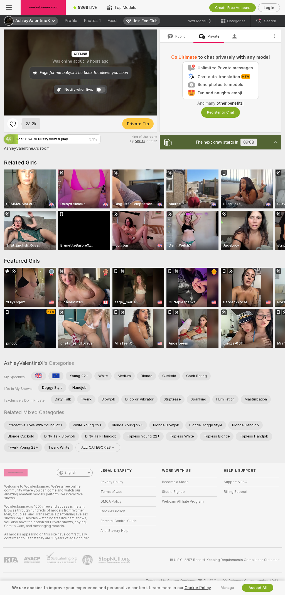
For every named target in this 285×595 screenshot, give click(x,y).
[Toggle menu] (9, 7)
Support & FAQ (235, 482)
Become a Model (175, 482)
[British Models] (38, 376)
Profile (71, 20)
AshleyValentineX (23, 363)
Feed (112, 20)
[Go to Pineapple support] (88, 560)
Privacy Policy (111, 482)
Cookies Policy (112, 511)
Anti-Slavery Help (114, 531)
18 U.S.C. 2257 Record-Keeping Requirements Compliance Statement (225, 560)
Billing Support (235, 492)
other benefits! (230, 103)
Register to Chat (220, 112)
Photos (92, 20)
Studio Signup (173, 492)
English (70, 472)
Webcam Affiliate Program (183, 501)
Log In (269, 8)
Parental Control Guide (118, 521)
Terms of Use (111, 492)
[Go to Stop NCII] (114, 560)
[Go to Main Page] (43, 7)
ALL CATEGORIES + (97, 447)
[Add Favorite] (12, 123)
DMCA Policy (111, 501)
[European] (55, 376)
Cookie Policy (198, 588)
